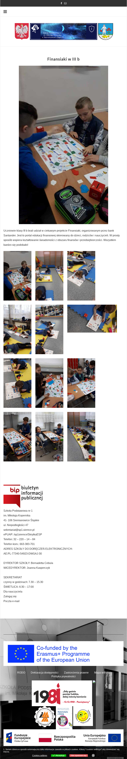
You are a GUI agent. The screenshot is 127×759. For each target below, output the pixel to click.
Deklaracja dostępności (44, 672)
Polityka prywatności (63, 676)
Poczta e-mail (11, 601)
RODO (21, 672)
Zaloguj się (10, 596)
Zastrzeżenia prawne (76, 672)
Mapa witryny (102, 672)
